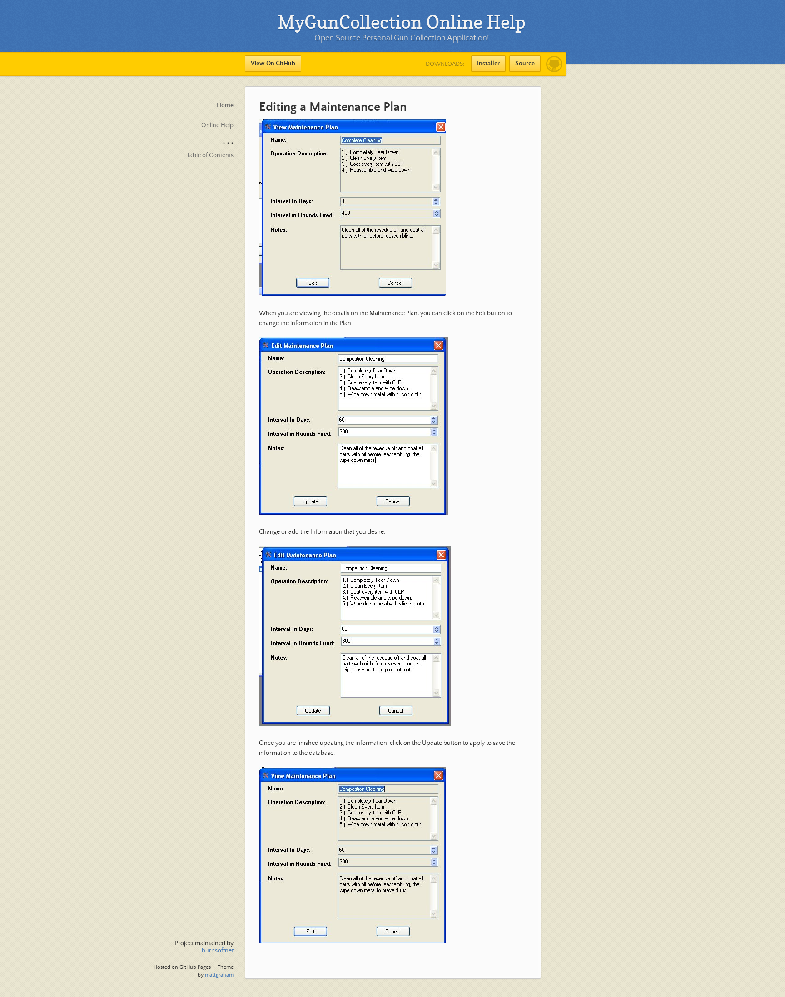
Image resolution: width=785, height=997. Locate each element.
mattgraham (219, 975)
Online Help (217, 125)
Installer (488, 63)
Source (525, 63)
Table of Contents (210, 155)
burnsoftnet (218, 950)
